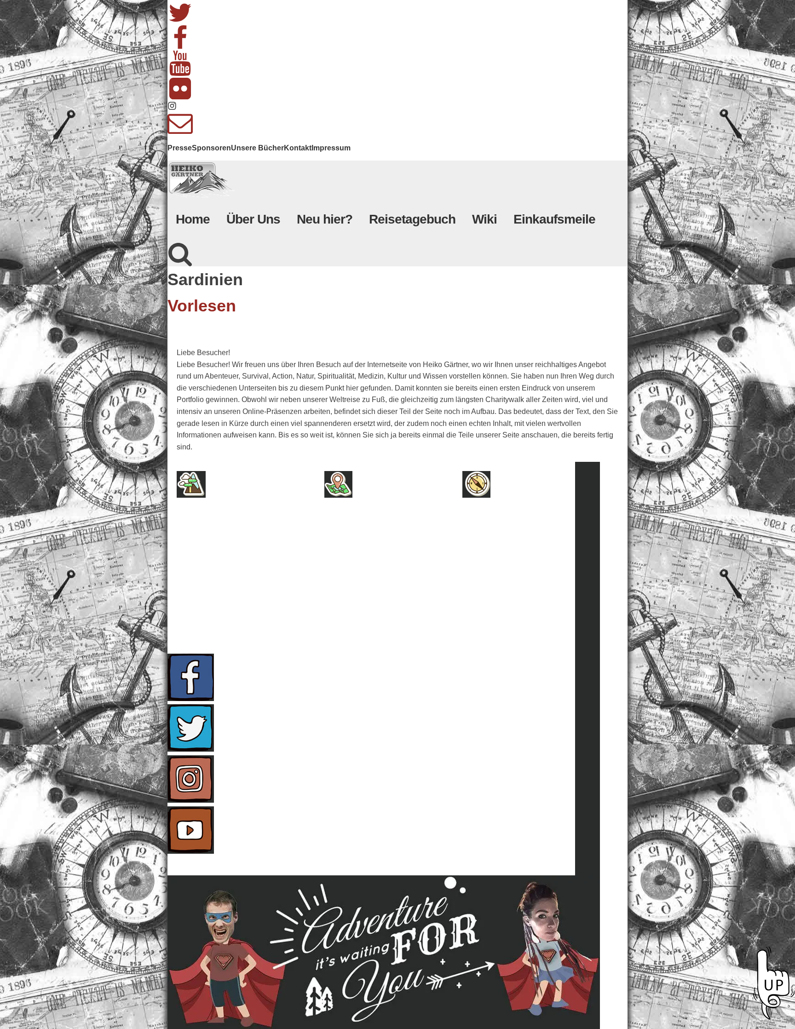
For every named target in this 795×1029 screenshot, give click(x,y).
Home (193, 219)
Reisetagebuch (412, 219)
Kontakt (297, 148)
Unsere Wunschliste (401, 576)
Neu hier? (324, 219)
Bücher (374, 557)
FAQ (504, 538)
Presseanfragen (531, 519)
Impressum (331, 148)
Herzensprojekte (395, 538)
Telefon (513, 576)
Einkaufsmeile (554, 219)
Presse (179, 148)
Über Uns (253, 219)
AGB (219, 538)
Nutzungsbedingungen (259, 596)
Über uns (231, 519)
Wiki (484, 219)
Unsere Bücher (257, 148)
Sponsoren (211, 148)
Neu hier (377, 519)
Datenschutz (238, 576)
